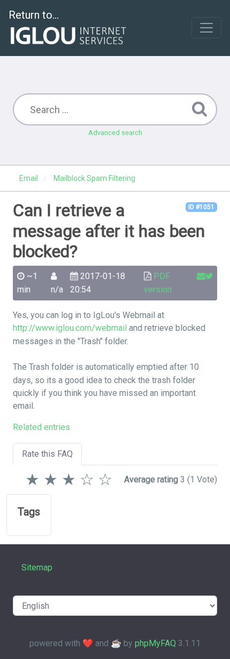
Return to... (34, 15)
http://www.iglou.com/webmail (70, 328)
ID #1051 (201, 207)
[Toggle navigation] (206, 27)
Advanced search (115, 133)
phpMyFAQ (155, 643)
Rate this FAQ (47, 454)
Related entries (41, 427)
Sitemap (36, 567)
